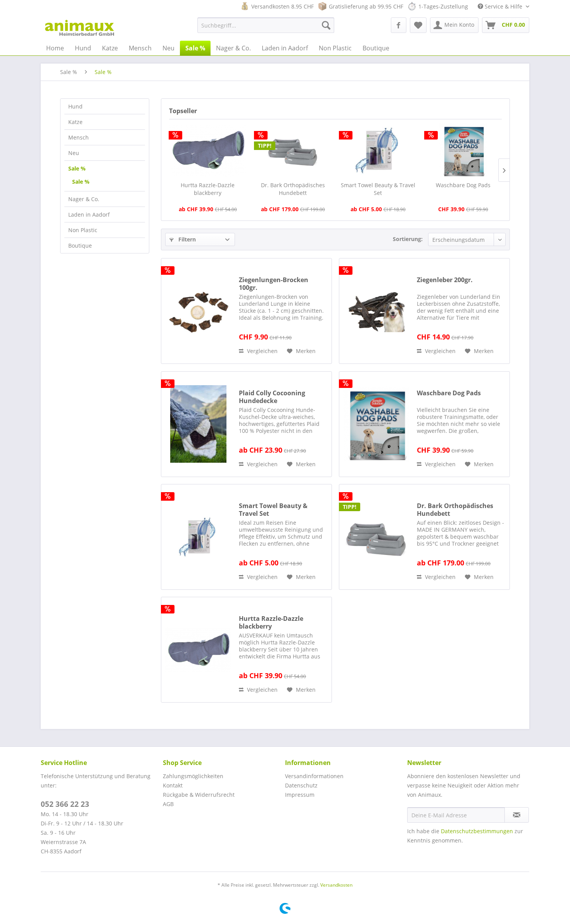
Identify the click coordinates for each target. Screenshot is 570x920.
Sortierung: (408, 239)
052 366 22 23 (65, 804)
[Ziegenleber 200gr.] (376, 311)
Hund (75, 106)
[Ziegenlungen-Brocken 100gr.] (198, 311)
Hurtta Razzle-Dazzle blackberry (208, 188)
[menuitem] (265, 25)
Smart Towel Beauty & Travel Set (378, 188)
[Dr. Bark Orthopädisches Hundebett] (293, 150)
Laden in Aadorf (89, 214)
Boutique (80, 245)
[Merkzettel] (418, 25)
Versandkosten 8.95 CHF (282, 6)
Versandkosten (336, 885)
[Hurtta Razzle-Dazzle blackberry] (208, 150)
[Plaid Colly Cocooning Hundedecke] (198, 424)
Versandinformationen (314, 776)
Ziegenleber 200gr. (445, 280)
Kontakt (173, 785)
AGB (168, 804)
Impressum (299, 794)
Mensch (78, 137)
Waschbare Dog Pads (463, 185)
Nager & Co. (83, 199)
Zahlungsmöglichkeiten (193, 776)
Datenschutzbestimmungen (477, 831)
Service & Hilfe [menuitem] (503, 6)
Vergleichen (261, 351)
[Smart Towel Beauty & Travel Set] (378, 150)
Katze (75, 122)
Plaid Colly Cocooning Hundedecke (272, 397)
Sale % (77, 168)
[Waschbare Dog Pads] (463, 150)
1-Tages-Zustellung (443, 6)
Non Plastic (82, 230)
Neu (73, 153)
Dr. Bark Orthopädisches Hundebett (293, 188)
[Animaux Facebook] (398, 25)
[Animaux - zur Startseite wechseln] (79, 27)
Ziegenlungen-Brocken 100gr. (273, 283)
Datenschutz (301, 785)
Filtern (186, 239)
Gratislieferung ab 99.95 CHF (366, 6)
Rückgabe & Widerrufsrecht (199, 794)
